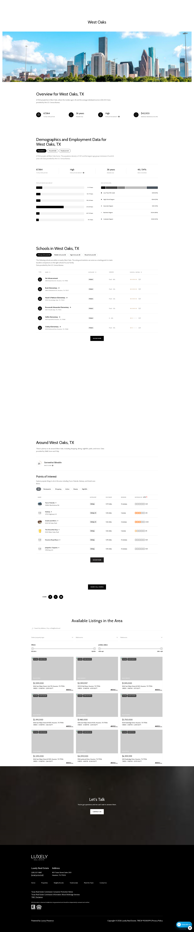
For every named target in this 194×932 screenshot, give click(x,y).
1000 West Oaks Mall (52, 532)
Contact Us (103, 883)
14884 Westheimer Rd (52, 505)
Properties (44, 883)
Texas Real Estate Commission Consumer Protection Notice (52, 892)
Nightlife (85, 489)
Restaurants (48, 489)
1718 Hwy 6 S (49, 550)
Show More (97, 338)
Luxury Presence (47, 921)
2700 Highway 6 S (51, 514)
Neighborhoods (59, 883)
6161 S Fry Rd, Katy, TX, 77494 (53, 309)
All (39, 489)
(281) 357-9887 (36, 872)
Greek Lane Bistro (50, 521)
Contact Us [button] (97, 812)
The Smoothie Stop (51, 530)
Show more (97, 560)
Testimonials (74, 883)
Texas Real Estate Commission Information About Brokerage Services (55, 895)
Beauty (77, 489)
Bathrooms (79, 637)
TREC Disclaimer (37, 897)
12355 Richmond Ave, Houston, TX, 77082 (56, 329)
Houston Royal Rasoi (52, 540)
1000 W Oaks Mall (51, 523)
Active (68, 489)
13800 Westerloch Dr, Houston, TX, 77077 (57, 290)
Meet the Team (89, 883)
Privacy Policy (157, 921)
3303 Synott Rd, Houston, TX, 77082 (55, 319)
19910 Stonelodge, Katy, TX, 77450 (54, 300)
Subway (47, 512)
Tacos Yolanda (50, 503)
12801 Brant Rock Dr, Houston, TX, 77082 (56, 280)
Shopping (59, 489)
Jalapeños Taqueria (51, 548)
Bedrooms (124, 637)
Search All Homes (97, 587)
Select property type (37, 637)
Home (33, 883)
